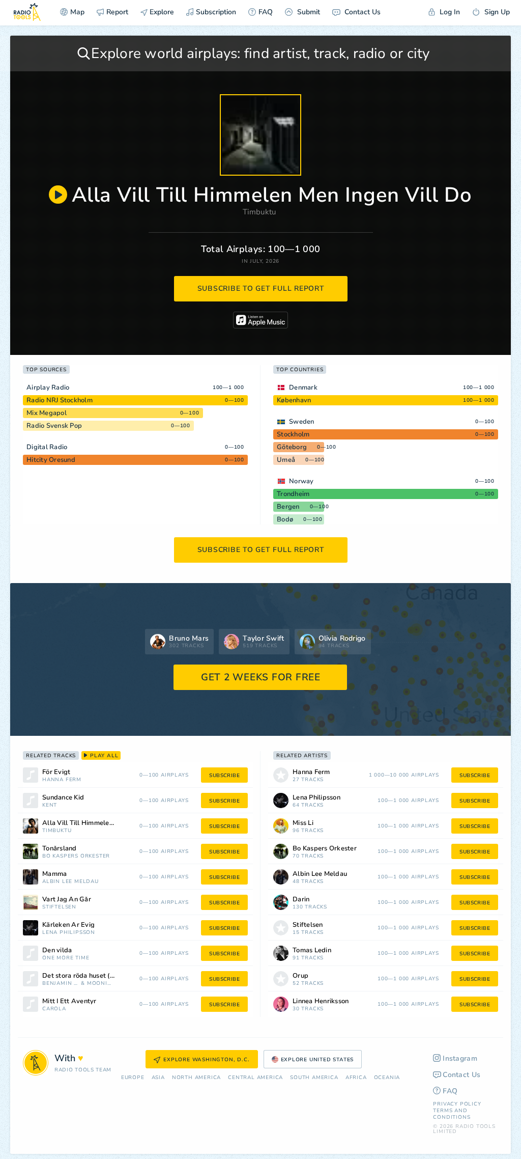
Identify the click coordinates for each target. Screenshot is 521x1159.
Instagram (460, 1058)
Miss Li (303, 823)
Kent (49, 805)
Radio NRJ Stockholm (59, 400)
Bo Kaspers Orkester (76, 856)
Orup (300, 976)
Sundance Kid (63, 798)
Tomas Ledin (312, 950)
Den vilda (57, 950)
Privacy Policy (457, 1104)
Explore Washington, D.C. (206, 1059)
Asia (158, 1077)
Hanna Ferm (61, 780)
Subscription (216, 12)
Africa (356, 1077)
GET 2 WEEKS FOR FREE (261, 677)
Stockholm (293, 434)
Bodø (285, 519)
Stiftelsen (59, 907)
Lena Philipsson (68, 932)
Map (77, 12)
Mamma (54, 874)
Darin (301, 899)
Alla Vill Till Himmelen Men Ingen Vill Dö (91, 823)
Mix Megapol (46, 413)
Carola (54, 1009)
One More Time (65, 958)
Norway (301, 481)
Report (117, 12)
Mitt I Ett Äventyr (69, 1001)
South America (314, 1077)
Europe (132, 1077)
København (294, 400)
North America (196, 1077)
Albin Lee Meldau (70, 882)
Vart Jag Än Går (66, 899)
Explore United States (317, 1059)
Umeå (286, 459)
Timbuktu (259, 212)
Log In (449, 12)
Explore (161, 12)
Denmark (303, 387)
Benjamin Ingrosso (60, 983)
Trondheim (293, 494)
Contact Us (361, 12)
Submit (307, 12)
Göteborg (292, 447)
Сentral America (255, 1077)
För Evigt (56, 772)
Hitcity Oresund (50, 459)
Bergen (288, 506)
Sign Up (496, 12)
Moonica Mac (99, 983)
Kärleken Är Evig (68, 925)
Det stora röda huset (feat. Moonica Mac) (91, 976)
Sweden (301, 421)
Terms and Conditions (451, 1114)
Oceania (387, 1077)
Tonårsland (59, 848)
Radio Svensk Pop (54, 425)
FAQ (265, 12)
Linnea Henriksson (321, 1001)
